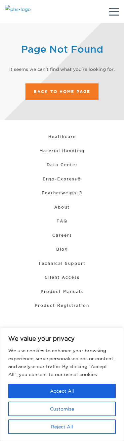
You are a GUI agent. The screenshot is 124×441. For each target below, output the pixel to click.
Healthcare (62, 136)
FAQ (62, 221)
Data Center (62, 165)
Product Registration (62, 305)
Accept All (62, 391)
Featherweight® (62, 193)
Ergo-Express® (62, 179)
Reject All (62, 426)
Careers (62, 235)
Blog (62, 249)
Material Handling (62, 151)
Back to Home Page (62, 91)
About (62, 207)
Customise (62, 409)
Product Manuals (62, 291)
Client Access (62, 277)
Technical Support (62, 263)
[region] (62, 384)
